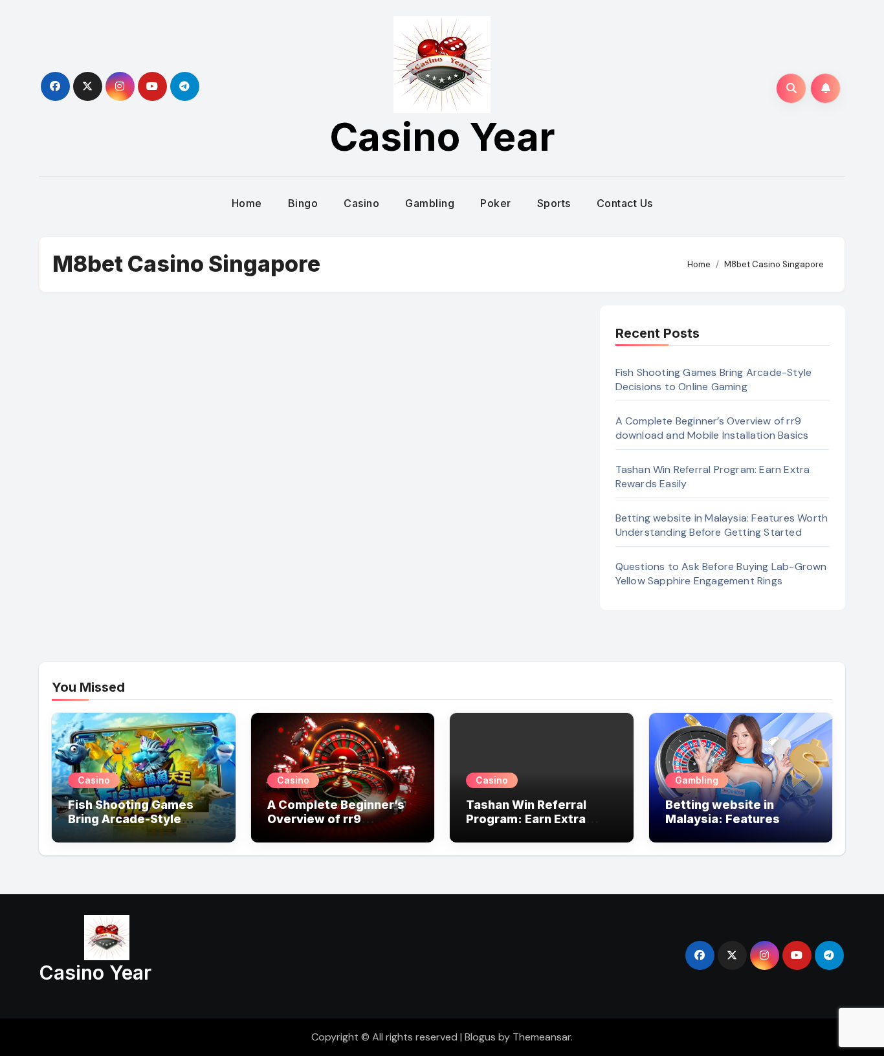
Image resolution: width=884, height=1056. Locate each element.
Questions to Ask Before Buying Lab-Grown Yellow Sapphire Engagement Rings (721, 574)
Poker (495, 203)
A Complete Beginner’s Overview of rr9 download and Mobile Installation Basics (712, 428)
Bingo (303, 203)
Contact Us (625, 203)
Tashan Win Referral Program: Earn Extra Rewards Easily (526, 818)
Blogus (480, 1037)
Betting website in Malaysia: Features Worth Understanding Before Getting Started (721, 525)
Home (247, 203)
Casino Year (442, 136)
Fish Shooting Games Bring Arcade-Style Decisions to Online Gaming (713, 379)
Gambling (429, 203)
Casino (361, 203)
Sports (554, 203)
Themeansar (542, 1037)
